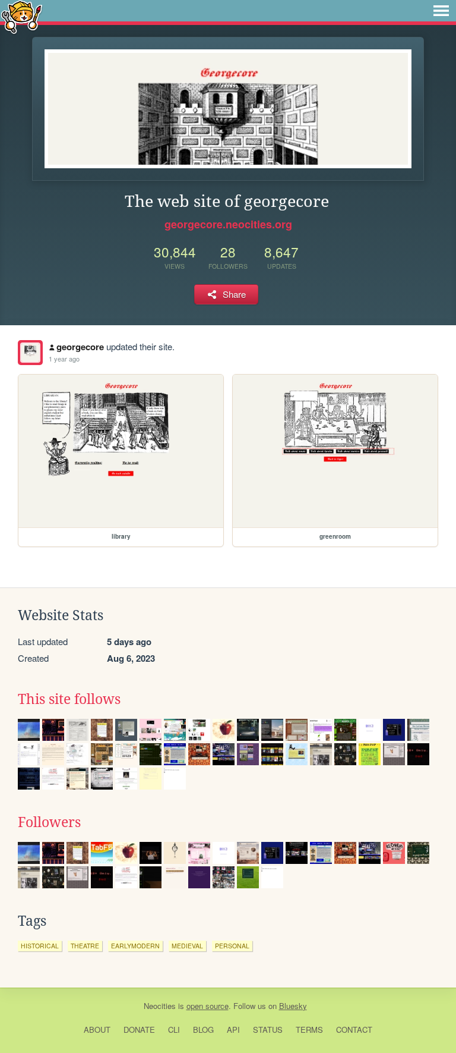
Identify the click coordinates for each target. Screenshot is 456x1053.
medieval (187, 945)
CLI (174, 1029)
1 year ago (64, 358)
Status (268, 1029)
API (233, 1029)
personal (232, 945)
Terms (309, 1029)
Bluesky (293, 1005)
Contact (354, 1029)
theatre (85, 945)
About (97, 1029)
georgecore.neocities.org (228, 224)
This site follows (69, 699)
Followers (49, 822)
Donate (139, 1029)
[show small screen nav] (441, 10)
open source (207, 1005)
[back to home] (21, 16)
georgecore (80, 346)
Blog (203, 1029)
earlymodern (135, 945)
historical (40, 945)
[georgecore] (30, 352)
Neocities (160, 1005)
